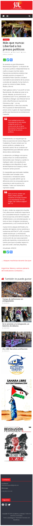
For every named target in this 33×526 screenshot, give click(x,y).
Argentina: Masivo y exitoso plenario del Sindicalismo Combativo (15, 269)
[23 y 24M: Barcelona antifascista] (16, 333)
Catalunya (6, 39)
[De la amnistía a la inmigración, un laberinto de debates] (16, 308)
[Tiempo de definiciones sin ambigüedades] (16, 283)
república (10, 54)
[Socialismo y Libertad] (17, 2)
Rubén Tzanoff (16, 52)
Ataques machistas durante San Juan (16, 261)
